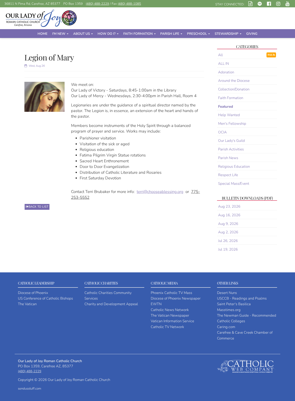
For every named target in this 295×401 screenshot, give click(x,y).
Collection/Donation (233, 89)
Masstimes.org (229, 309)
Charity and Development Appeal (111, 304)
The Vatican (27, 304)
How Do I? (107, 34)
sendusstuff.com (29, 388)
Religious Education (234, 166)
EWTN (156, 304)
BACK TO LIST (38, 207)
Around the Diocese (234, 80)
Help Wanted (229, 114)
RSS (270, 55)
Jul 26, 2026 (228, 240)
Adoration (226, 72)
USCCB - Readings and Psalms (242, 298)
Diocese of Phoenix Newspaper (176, 298)
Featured (225, 106)
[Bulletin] (250, 4)
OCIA (222, 132)
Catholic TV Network (167, 326)
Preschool (197, 34)
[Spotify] (260, 4)
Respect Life (228, 174)
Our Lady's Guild (231, 140)
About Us (82, 34)
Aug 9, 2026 (228, 223)
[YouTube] (287, 4)
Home (43, 34)
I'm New (59, 34)
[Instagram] (278, 4)
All (220, 54)
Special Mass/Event (233, 183)
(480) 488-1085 (129, 4)
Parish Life (170, 34)
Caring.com (226, 326)
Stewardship (227, 34)
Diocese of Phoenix (33, 292)
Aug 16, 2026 (229, 215)
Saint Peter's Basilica (234, 304)
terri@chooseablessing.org (160, 191)
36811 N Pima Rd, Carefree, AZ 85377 (32, 4)
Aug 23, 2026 (229, 206)
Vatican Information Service (172, 321)
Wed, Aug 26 (36, 66)
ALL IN (223, 63)
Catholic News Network (170, 309)
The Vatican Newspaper (170, 315)
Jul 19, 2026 (228, 249)
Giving (251, 34)
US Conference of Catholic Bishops (45, 298)
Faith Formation (138, 34)
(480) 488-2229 (97, 4)
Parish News (228, 157)
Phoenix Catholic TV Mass (171, 292)
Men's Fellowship (232, 123)
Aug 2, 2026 (228, 232)
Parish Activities (231, 149)
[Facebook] (269, 4)
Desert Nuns (227, 292)
